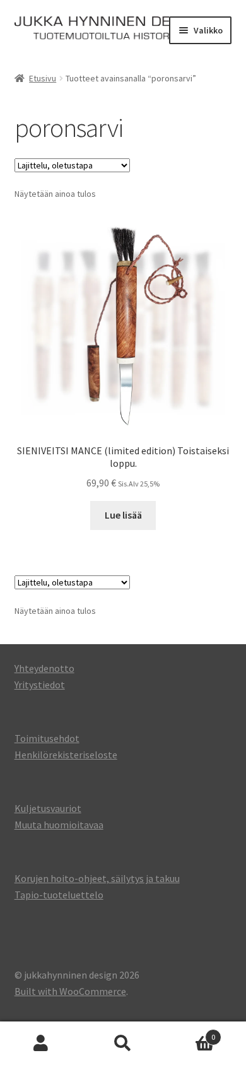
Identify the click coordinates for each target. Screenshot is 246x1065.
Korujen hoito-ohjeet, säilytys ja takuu (97, 878)
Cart (189, 1032)
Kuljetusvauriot (48, 808)
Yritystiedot (40, 684)
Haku (123, 1043)
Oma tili (41, 1043)
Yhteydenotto (44, 668)
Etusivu (42, 78)
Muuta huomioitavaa (59, 824)
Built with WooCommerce (70, 991)
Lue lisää (123, 515)
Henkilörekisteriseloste (66, 754)
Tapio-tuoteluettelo (59, 894)
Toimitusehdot (47, 738)
